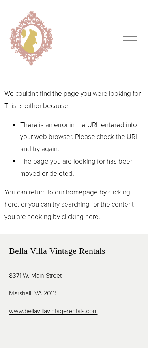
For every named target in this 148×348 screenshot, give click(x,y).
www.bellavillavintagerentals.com (53, 310)
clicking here (80, 216)
